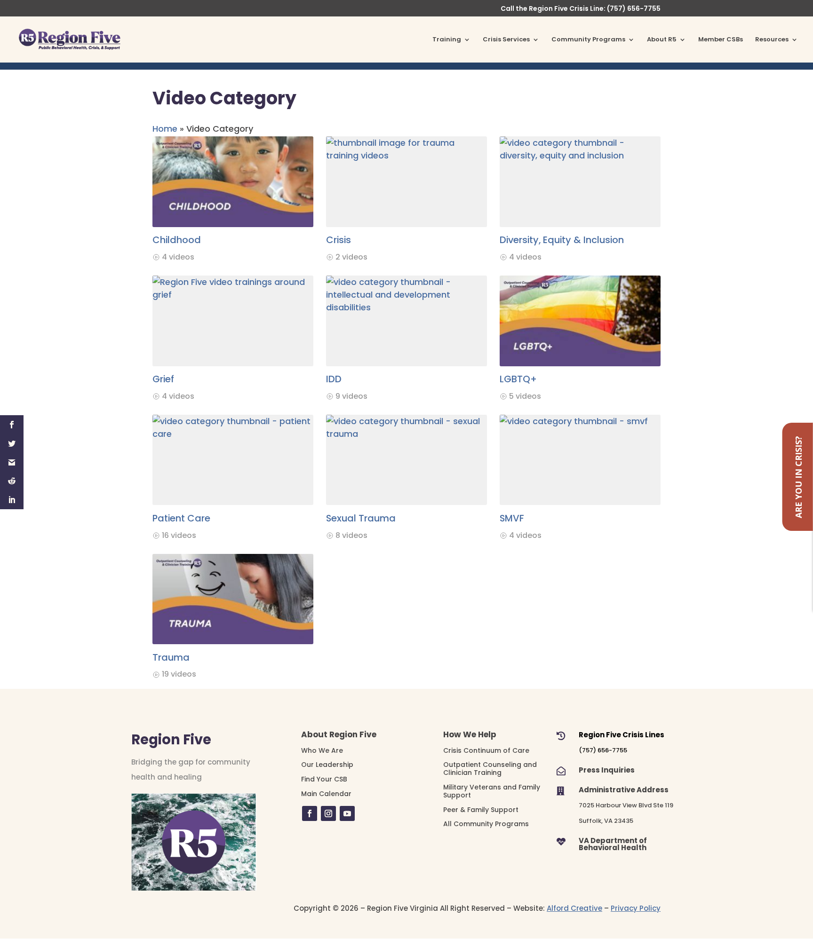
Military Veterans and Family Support (491, 791)
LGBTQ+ (518, 379)
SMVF (512, 518)
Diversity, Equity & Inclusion (562, 239)
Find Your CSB (324, 779)
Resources (772, 40)
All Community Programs (486, 824)
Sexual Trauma (361, 518)
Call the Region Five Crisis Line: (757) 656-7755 (581, 9)
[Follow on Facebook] (309, 813)
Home (164, 128)
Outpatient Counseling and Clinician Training (490, 768)
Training (446, 40)
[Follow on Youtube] (347, 813)
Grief (163, 379)
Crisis (338, 239)
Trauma (171, 657)
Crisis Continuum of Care (486, 750)
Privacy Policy (636, 908)
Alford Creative (574, 908)
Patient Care (181, 518)
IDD (334, 379)
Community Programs (588, 40)
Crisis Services (506, 40)
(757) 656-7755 (603, 750)
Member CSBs (720, 40)
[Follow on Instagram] (328, 813)
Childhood (176, 239)
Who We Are (322, 750)
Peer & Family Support (480, 809)
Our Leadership (327, 764)
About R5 (662, 40)
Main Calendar (326, 793)
